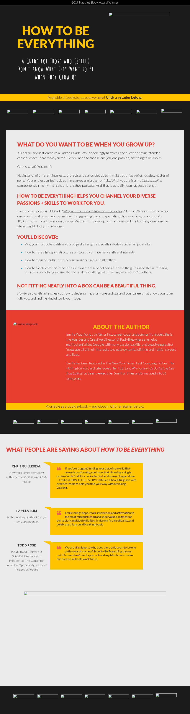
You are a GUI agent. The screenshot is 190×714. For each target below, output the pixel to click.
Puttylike (126, 339)
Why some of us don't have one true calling (93, 211)
